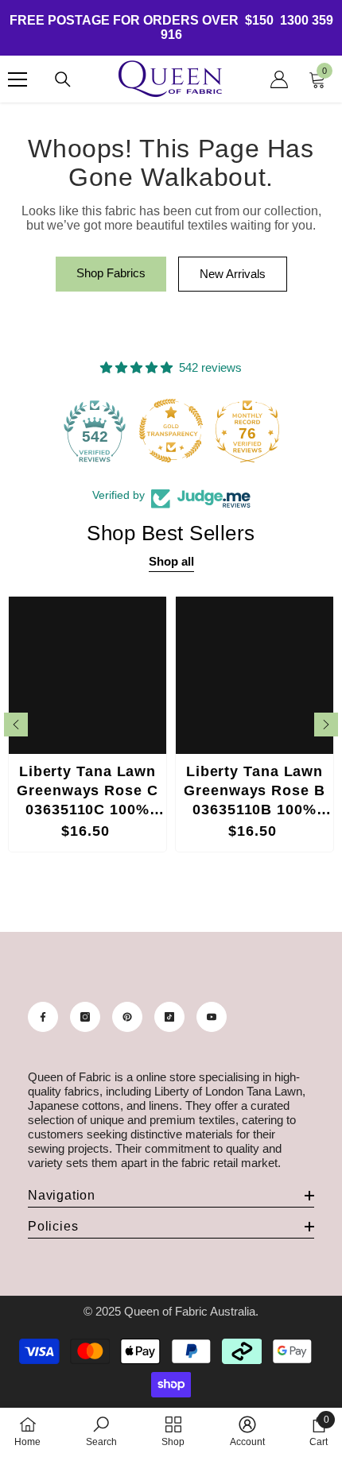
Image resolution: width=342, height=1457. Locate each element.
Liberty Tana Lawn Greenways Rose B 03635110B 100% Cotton (254, 792)
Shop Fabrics (111, 273)
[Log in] (279, 79)
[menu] (17, 79)
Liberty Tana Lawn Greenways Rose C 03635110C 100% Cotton (87, 792)
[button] (16, 724)
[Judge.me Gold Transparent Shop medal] (171, 430)
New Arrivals (233, 273)
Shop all (171, 561)
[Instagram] (85, 1017)
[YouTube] (211, 1017)
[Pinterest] (127, 1017)
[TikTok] (169, 1017)
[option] (87, 724)
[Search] (62, 79)
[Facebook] (43, 1017)
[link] (101, 1431)
